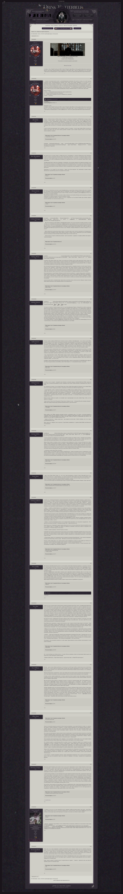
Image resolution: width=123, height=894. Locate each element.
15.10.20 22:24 (34, 563)
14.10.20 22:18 (34, 253)
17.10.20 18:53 (34, 806)
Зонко (47, 595)
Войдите (38, 31)
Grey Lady (69, 65)
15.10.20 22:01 (34, 497)
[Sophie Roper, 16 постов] (48, 16)
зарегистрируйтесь (45, 31)
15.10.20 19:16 (34, 472)
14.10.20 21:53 (34, 187)
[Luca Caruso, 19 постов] (32, 16)
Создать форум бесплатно (65, 880)
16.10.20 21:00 (34, 712)
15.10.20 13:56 (34, 379)
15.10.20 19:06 (34, 430)
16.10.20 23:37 (34, 764)
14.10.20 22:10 (34, 215)
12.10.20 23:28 (34, 78)
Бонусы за (52, 99)
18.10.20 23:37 (34, 846)
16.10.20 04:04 (34, 664)
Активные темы (61, 1)
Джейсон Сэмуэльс (34, 825)
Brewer (35, 43)
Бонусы (48, 593)
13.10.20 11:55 (34, 116)
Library (39, 33)
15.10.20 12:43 (34, 338)
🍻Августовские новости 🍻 (63, 28)
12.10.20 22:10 (34, 39)
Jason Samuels (35, 810)
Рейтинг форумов (56, 880)
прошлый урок (55, 99)
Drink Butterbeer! (34, 33)
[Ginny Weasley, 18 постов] (40, 16)
